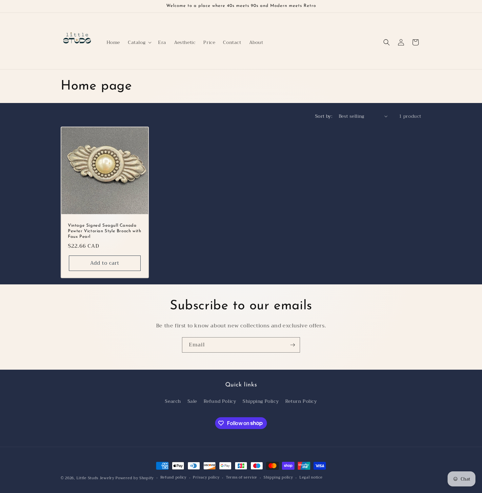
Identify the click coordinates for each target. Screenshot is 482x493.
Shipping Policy (261, 401)
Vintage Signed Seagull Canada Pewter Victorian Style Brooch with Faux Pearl (104, 231)
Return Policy (301, 401)
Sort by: (323, 116)
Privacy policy (206, 478)
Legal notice (310, 478)
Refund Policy (220, 401)
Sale (192, 401)
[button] (139, 42)
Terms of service (241, 478)
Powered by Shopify (134, 478)
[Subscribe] (292, 345)
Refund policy (173, 478)
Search (173, 401)
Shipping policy (278, 478)
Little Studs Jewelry (95, 478)
